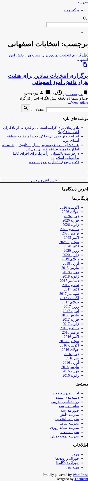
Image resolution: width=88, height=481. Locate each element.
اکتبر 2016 (71, 337)
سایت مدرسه (69, 406)
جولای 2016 (70, 350)
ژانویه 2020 (71, 255)
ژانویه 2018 (71, 276)
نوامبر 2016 (70, 332)
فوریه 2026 (71, 220)
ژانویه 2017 (71, 324)
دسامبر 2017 (69, 281)
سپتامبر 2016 (69, 341)
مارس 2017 (70, 315)
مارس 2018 (70, 268)
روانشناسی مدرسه (65, 402)
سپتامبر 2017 (69, 293)
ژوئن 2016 (71, 354)
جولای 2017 (70, 302)
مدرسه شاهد (69, 423)
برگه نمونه (71, 10)
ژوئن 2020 (71, 250)
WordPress (80, 475)
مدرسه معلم (69, 432)
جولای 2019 (70, 259)
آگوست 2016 (69, 345)
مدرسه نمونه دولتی (64, 436)
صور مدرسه (70, 410)
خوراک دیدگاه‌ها (67, 463)
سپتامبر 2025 (69, 242)
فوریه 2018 (71, 272)
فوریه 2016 (71, 371)
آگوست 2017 (69, 298)
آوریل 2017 (71, 311)
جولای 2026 (70, 212)
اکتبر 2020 (71, 246)
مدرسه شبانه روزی (64, 428)
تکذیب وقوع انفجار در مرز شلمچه (54, 162)
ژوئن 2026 (71, 216)
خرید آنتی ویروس (44, 180)
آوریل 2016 (71, 362)
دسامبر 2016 (69, 328)
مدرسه (82, 2)
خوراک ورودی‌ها (67, 458)
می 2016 (72, 358)
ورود (75, 454)
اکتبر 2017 (71, 289)
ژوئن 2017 (71, 306)
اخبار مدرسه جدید (66, 393)
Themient (81, 479)
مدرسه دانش (73, 94)
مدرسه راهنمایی (67, 419)
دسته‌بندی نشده (67, 397)
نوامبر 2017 (70, 285)
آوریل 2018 (71, 263)
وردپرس (72, 467)
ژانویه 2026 (71, 225)
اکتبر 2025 (71, 237)
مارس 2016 (70, 367)
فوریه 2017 (71, 319)
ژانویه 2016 (71, 375)
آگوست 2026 (69, 207)
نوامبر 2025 (70, 233)
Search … (38, 109)
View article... (78, 102)
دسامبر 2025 (69, 229)
